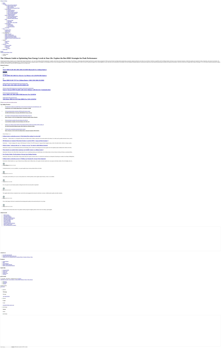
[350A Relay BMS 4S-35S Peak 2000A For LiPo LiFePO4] (10, 97)
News (4, 28)
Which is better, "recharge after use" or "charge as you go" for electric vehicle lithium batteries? (25, 145)
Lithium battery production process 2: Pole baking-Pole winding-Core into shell (21, 136)
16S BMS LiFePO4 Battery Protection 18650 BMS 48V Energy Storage (18, 112)
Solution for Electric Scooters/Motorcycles (12, 38)
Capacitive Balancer (11, 10)
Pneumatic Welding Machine (12, 18)
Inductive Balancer (10, 11)
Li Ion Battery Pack (7, 222)
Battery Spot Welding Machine (9, 217)
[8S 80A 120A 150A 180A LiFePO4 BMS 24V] (15, 83)
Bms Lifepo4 (30, 279)
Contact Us (7, 47)
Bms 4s (26, 279)
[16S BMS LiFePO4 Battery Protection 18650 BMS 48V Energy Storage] (17, 111)
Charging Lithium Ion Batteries (9, 223)
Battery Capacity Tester (9, 34)
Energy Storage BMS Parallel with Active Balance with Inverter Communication (27, 89)
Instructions (7, 41)
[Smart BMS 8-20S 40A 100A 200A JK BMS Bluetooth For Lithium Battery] (3, 67)
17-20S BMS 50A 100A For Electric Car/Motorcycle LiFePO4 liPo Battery (25, 75)
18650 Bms (2, 279)
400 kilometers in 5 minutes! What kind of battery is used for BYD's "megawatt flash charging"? (25, 140)
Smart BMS (9, 21)
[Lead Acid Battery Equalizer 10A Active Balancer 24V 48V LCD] (16, 120)
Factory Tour (7, 46)
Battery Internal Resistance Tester (13, 8)
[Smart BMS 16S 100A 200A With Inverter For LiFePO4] (10, 92)
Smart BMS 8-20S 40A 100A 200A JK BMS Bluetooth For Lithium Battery (25, 69)
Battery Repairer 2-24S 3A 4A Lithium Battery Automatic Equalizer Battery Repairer (21, 117)
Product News (7, 30)
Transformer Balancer (11, 14)
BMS (6, 19)
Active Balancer (8, 9)
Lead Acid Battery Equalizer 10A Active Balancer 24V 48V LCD (17, 121)
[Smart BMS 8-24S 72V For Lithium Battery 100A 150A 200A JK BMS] (3, 78)
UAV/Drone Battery (11, 26)
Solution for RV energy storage (10, 37)
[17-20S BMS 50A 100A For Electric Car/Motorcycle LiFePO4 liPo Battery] (5, 74)
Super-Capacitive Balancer (12, 13)
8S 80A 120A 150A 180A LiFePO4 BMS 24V (16, 85)
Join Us (8, 48)
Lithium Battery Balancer (19, 279)
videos (6, 42)
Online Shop (5, 49)
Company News (8, 29)
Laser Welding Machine (11, 17)
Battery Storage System (8, 224)
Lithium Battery (8, 23)
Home (4, 2)
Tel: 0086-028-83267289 (7, 254)
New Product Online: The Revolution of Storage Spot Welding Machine (19, 154)
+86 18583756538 (6, 296)
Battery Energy (6, 214)
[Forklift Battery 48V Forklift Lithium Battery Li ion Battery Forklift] (23, 106)
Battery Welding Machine (9, 15)
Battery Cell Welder (7, 221)
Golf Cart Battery (10, 25)
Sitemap (19, 278)
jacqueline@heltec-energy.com (8, 305)
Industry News (7, 31)
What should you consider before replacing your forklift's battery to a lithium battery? (23, 149)
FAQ (6, 39)
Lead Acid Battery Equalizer (12, 12)
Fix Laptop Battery (7, 215)
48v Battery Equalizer (8, 216)
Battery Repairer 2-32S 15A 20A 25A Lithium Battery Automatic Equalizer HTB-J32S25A (22, 130)
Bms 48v (6, 279)
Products (4, 3)
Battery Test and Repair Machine (11, 4)
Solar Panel (7, 27)
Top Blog (4, 274)
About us (4, 44)
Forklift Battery (10, 24)
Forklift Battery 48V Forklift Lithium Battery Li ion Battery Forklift (18, 108)
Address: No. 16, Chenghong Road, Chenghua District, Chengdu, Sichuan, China (18, 257)
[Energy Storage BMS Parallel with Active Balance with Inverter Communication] (18, 88)
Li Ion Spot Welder (7, 220)
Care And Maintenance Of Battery (10, 225)
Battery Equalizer (10, 7)
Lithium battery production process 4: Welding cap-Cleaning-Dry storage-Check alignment (24, 158)
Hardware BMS (10, 20)
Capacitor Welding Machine (12, 16)
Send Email (2, 286)
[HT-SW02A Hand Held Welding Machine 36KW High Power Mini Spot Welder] (24, 124)
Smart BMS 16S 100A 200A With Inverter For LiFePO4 (19, 94)
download (7, 43)
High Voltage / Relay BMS (12, 22)
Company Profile (8, 45)
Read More (5, 72)
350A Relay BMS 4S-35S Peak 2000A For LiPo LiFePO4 (19, 99)
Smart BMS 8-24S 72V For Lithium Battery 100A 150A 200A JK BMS (23, 80)
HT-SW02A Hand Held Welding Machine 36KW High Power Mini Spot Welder (20, 126)
